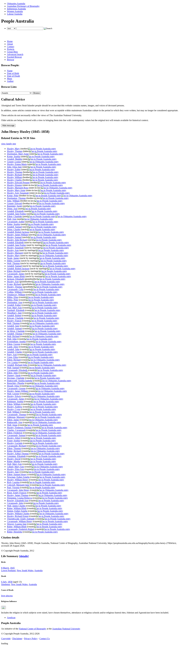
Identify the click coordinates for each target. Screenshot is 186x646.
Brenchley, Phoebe (15, 383)
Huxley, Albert (13, 438)
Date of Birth (13, 73)
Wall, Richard (13, 336)
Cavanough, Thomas (16, 414)
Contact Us (44, 638)
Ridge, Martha (13, 461)
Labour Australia (14, 14)
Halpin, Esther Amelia (17, 511)
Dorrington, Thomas (16, 198)
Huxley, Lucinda (14, 443)
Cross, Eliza (12, 357)
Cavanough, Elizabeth (17, 370)
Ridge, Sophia (13, 224)
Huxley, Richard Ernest (17, 516)
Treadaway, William (16, 294)
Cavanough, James (15, 274)
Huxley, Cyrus (13, 409)
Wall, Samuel (13, 367)
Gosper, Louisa (14, 161)
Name (9, 71)
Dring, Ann (12, 208)
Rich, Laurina (13, 482)
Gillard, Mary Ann (15, 466)
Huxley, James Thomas (17, 495)
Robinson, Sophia (15, 401)
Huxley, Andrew (14, 406)
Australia (38, 570)
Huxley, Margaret (15, 253)
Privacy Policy (30, 638)
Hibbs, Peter (12, 300)
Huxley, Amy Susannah (18, 193)
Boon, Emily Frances (16, 492)
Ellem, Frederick (14, 433)
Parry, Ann (12, 354)
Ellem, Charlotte (14, 216)
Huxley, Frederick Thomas (19, 427)
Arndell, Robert (14, 315)
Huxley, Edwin (14, 396)
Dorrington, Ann (14, 302)
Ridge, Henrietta (14, 532)
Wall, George (13, 393)
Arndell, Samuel (14, 227)
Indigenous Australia (16, 9)
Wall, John (12, 339)
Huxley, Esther (14, 169)
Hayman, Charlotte (15, 378)
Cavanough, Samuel (16, 435)
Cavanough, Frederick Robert (20, 529)
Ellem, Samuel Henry (17, 474)
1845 (12, 568)
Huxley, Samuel (14, 237)
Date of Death (13, 76)
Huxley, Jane (13, 472)
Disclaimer (17, 638)
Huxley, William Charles (18, 513)
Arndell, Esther (14, 305)
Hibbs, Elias (12, 297)
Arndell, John (13, 349)
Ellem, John (12, 373)
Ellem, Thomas (14, 448)
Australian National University (66, 628)
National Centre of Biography (32, 628)
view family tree (8, 143)
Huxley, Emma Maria (17, 164)
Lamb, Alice (12, 347)
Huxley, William (14, 177)
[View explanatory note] (3, 607)
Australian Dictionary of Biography (23, 6)
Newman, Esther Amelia (18, 477)
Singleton (5, 584)
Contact (10, 46)
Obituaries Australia (16, 3)
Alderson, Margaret (16, 417)
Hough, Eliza (13, 386)
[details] (23, 556)
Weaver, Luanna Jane (17, 524)
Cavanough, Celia (15, 289)
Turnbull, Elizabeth (16, 310)
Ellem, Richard (14, 271)
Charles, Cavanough (16, 430)
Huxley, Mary (13, 148)
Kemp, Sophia (13, 156)
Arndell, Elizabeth (15, 211)
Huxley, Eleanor (14, 185)
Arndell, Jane (13, 326)
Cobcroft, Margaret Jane (18, 485)
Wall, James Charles (16, 506)
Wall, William (13, 412)
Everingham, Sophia (16, 341)
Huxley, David (13, 459)
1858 (10, 582)
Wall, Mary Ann (14, 464)
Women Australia (15, 11)
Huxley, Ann (13, 250)
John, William (13, 201)
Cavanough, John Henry (18, 490)
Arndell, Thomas (15, 333)
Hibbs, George (13, 261)
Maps (9, 78)
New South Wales (25, 570)
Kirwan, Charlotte (15, 318)
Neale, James (13, 258)
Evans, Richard (14, 284)
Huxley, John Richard (17, 240)
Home (10, 41)
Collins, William (14, 292)
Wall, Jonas (12, 425)
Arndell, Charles (14, 352)
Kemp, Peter (12, 195)
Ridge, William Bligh (16, 508)
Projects (10, 49)
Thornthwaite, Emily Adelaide (21, 519)
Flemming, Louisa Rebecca (19, 498)
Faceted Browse (14, 57)
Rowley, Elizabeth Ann (17, 500)
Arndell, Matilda (14, 159)
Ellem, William (14, 404)
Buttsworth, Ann (14, 422)
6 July (4, 582)
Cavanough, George (16, 388)
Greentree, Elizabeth (16, 456)
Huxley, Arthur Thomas (18, 453)
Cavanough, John (15, 503)
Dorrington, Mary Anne (18, 154)
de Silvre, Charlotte (16, 331)
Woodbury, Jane (14, 313)
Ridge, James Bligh (16, 276)
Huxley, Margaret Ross (17, 188)
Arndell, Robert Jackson (18, 232)
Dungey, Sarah (14, 375)
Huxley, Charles (14, 180)
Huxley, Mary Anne (16, 190)
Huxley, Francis (14, 320)
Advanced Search (15, 54)
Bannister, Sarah (14, 206)
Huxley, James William (17, 234)
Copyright (5, 638)
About (10, 44)
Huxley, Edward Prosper (18, 182)
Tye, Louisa (12, 362)
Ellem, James (13, 420)
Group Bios (12, 52)
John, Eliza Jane (14, 167)
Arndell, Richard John (17, 365)
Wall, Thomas (13, 263)
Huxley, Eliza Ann (15, 469)
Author (10, 81)
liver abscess (7, 595)
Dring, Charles (13, 229)
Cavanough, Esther (16, 221)
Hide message (8, 125)
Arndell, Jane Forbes (16, 214)
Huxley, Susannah (15, 247)
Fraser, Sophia (13, 440)
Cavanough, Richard (16, 446)
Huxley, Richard (14, 174)
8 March (5, 568)
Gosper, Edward (14, 203)
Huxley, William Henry (17, 479)
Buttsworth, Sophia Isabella (19, 380)
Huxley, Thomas (14, 151)
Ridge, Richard (14, 451)
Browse (10, 59)
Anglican (11, 617)
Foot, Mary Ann (14, 307)
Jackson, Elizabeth (15, 279)
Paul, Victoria (13, 487)
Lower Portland (8, 570)
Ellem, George (13, 344)
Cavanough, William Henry (19, 521)
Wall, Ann (11, 219)
